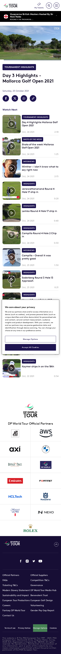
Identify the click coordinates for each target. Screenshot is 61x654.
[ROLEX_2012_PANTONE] (30, 528)
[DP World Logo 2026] (45, 465)
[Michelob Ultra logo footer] (15, 512)
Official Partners (11, 575)
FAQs (5, 580)
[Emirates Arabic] (15, 481)
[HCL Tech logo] (15, 496)
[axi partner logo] (15, 449)
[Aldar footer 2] (15, 433)
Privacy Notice (24, 628)
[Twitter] (34, 561)
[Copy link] (33, 98)
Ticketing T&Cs (10, 585)
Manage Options (40, 628)
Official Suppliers (39, 575)
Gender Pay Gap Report (42, 610)
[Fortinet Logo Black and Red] (45, 481)
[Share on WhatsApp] (24, 98)
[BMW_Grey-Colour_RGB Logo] (45, 449)
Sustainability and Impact (16, 595)
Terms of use (10, 628)
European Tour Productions (16, 600)
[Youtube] (40, 561)
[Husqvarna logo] (45, 496)
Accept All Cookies (30, 347)
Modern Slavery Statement (16, 590)
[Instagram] (27, 561)
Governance (36, 585)
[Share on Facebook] (6, 98)
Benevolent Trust (39, 595)
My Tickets (38, 7)
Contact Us (8, 615)
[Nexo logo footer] (45, 512)
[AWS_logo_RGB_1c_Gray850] (45, 433)
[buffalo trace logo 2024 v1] (15, 465)
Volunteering (37, 605)
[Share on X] (15, 98)
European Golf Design (41, 600)
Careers (6, 605)
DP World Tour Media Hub (43, 590)
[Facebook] (21, 561)
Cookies (53, 628)
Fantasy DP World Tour (14, 610)
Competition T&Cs (39, 580)
